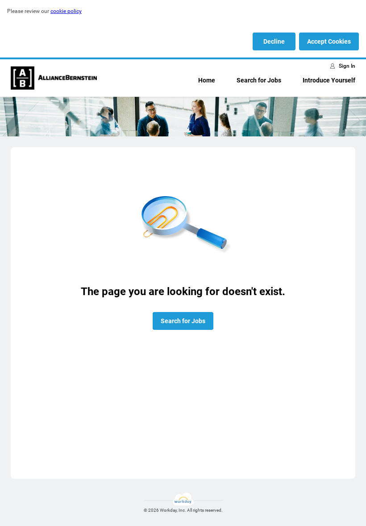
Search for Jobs (259, 80)
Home (206, 80)
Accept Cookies (329, 41)
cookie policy (66, 11)
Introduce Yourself (329, 80)
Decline (274, 41)
